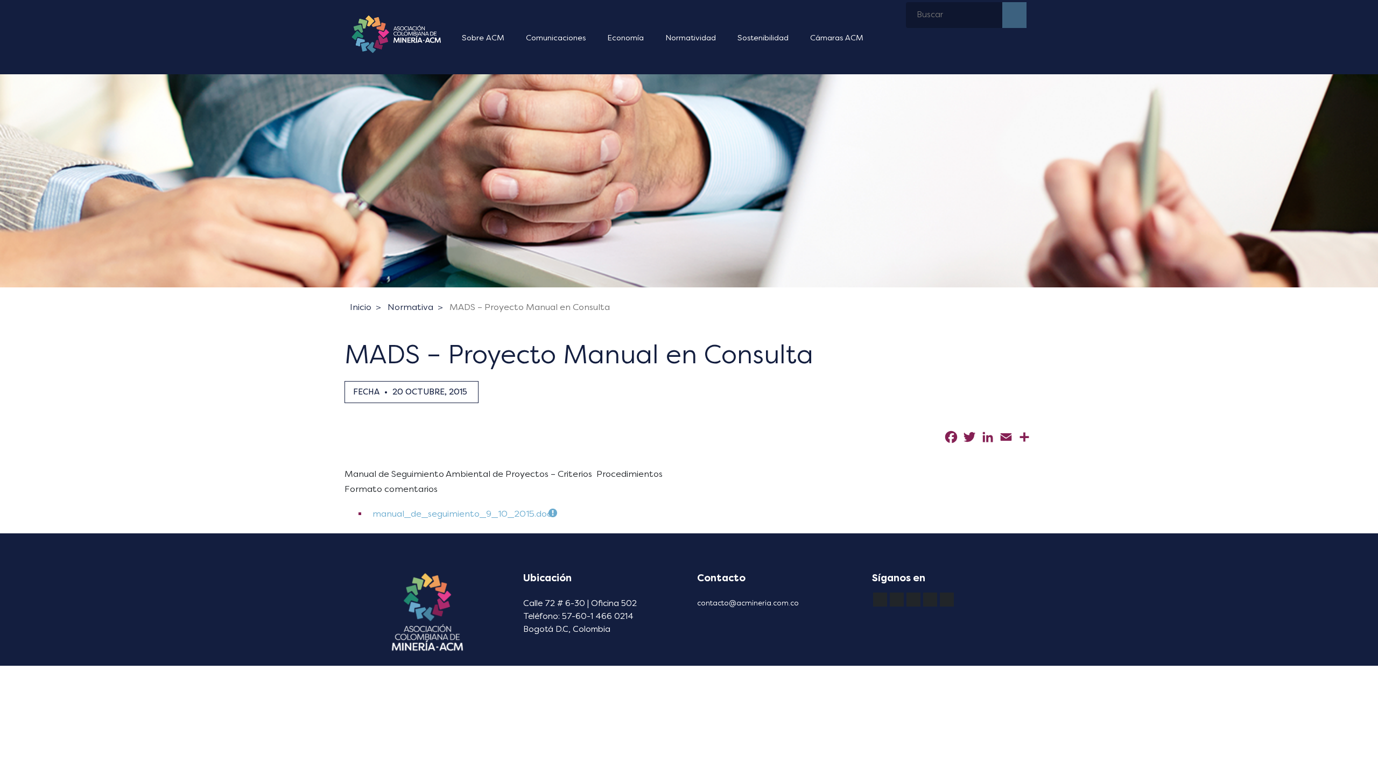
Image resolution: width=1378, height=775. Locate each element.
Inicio (360, 307)
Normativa (410, 307)
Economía (625, 38)
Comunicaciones (556, 38)
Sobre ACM (483, 38)
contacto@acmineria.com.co (748, 603)
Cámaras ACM (836, 38)
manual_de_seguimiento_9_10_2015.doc (462, 514)
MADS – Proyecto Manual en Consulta (529, 307)
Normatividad (690, 38)
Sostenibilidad (763, 38)
